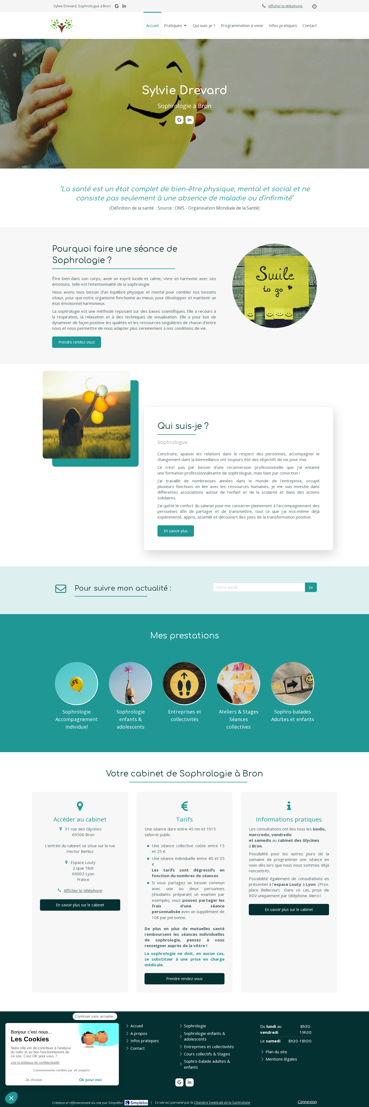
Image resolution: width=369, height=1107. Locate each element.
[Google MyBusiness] (117, 7)
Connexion (307, 1101)
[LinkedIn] (124, 7)
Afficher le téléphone (285, 6)
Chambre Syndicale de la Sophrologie (222, 1102)
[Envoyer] (311, 587)
